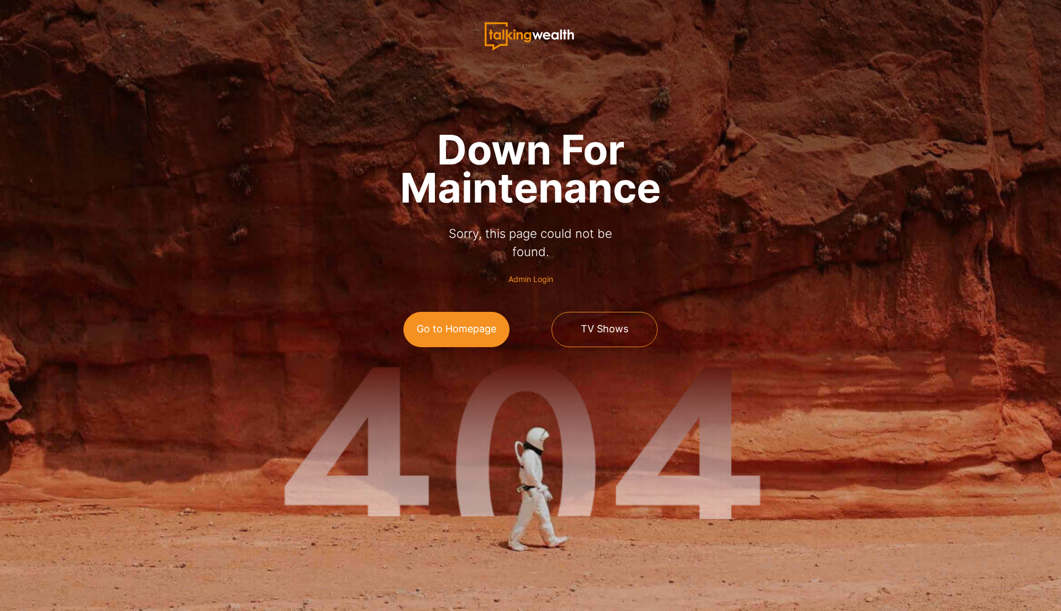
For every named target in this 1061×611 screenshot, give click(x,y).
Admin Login (530, 279)
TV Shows (604, 328)
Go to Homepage (456, 328)
